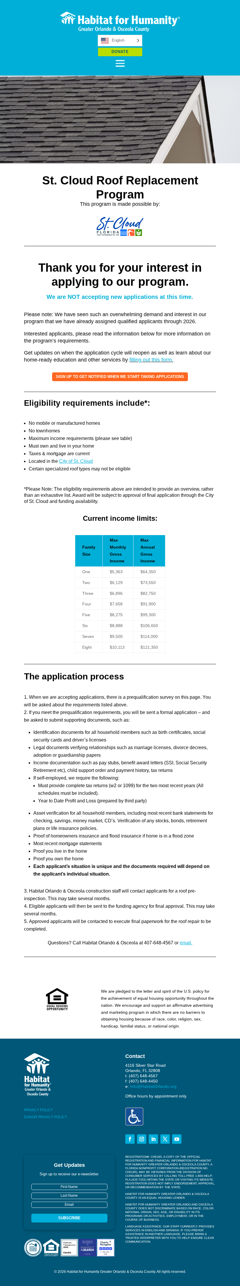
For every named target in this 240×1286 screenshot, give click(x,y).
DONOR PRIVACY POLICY (45, 1117)
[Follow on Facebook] (130, 1139)
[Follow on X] (165, 1139)
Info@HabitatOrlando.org (153, 1086)
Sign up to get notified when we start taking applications (120, 376)
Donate (120, 51)
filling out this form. (151, 360)
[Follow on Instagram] (141, 1139)
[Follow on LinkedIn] (153, 1139)
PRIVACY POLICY (38, 1110)
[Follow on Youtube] (176, 1139)
